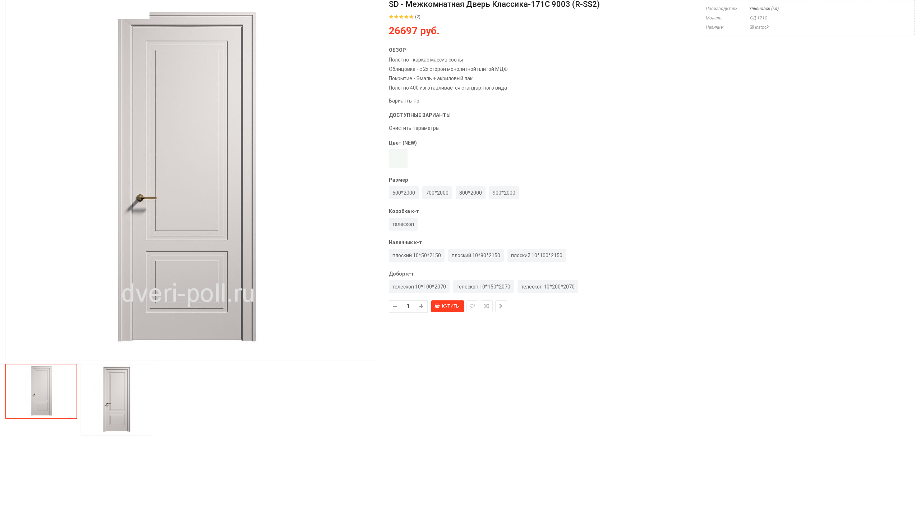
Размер (398, 180)
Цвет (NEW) (403, 143)
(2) (417, 16)
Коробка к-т (404, 211)
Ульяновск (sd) (764, 8)
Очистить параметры (414, 128)
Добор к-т (401, 274)
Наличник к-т (405, 242)
